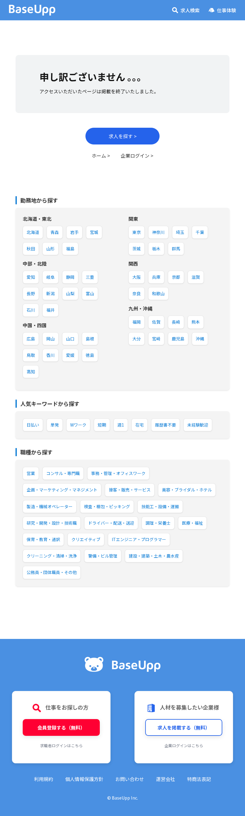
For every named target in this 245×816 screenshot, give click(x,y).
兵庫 (156, 277)
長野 (31, 293)
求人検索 (190, 10)
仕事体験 (226, 10)
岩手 (74, 232)
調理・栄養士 (158, 523)
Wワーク (78, 425)
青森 (54, 232)
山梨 (70, 293)
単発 (54, 425)
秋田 (31, 249)
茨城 (136, 249)
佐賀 (156, 322)
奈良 (136, 293)
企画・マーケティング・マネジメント (62, 490)
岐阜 (50, 277)
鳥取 (31, 355)
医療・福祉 (192, 523)
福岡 (136, 322)
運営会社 (165, 778)
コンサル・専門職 (63, 473)
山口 (70, 339)
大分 (136, 339)
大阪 (136, 277)
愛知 (31, 277)
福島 (70, 249)
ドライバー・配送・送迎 (111, 523)
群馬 (176, 249)
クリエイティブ (85, 539)
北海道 (33, 232)
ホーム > (101, 155)
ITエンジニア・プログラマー (139, 539)
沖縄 (200, 339)
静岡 (70, 277)
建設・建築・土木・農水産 (154, 556)
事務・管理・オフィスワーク (118, 473)
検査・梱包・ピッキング (107, 506)
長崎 (176, 322)
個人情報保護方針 (84, 778)
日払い (33, 425)
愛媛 (70, 355)
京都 (176, 277)
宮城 (94, 232)
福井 (50, 310)
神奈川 (158, 232)
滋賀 (196, 277)
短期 (102, 425)
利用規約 (43, 778)
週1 (120, 425)
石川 (31, 310)
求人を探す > (123, 136)
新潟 (50, 293)
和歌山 (158, 293)
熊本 (196, 322)
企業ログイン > (137, 155)
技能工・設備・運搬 (160, 506)
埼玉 (180, 232)
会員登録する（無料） (61, 727)
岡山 (50, 339)
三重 (90, 277)
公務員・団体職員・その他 (52, 572)
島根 (90, 339)
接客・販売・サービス (130, 490)
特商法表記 (199, 778)
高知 (31, 371)
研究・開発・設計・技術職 (52, 523)
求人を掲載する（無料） (183, 727)
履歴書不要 (165, 425)
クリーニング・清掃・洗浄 (52, 556)
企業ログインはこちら (183, 745)
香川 (50, 355)
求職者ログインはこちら (61, 745)
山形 (50, 249)
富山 (90, 293)
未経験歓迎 (197, 425)
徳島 (90, 355)
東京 (136, 232)
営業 (31, 473)
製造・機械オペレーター (50, 506)
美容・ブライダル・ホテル (187, 490)
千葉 (200, 232)
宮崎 (156, 339)
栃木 (156, 249)
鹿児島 (178, 339)
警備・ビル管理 (102, 556)
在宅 (139, 425)
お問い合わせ (129, 778)
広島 (31, 339)
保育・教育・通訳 (43, 539)
